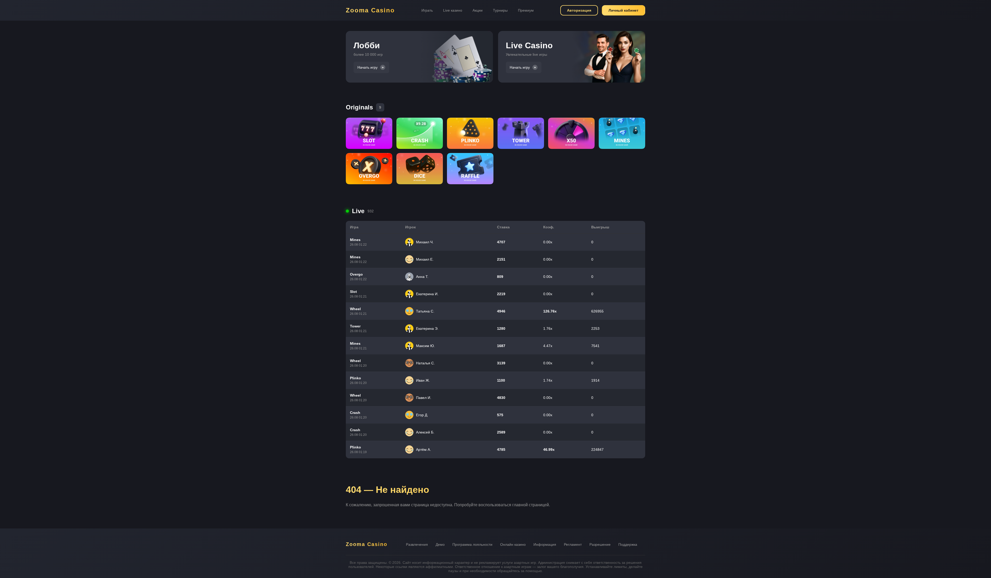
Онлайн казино (513, 544)
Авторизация (579, 10)
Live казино (452, 10)
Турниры (500, 10)
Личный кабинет (623, 10)
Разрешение (600, 544)
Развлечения (417, 544)
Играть (427, 10)
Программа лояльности (472, 544)
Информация (544, 544)
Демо (440, 544)
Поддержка (627, 544)
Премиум (526, 10)
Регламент (573, 544)
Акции (478, 10)
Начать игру (367, 67)
